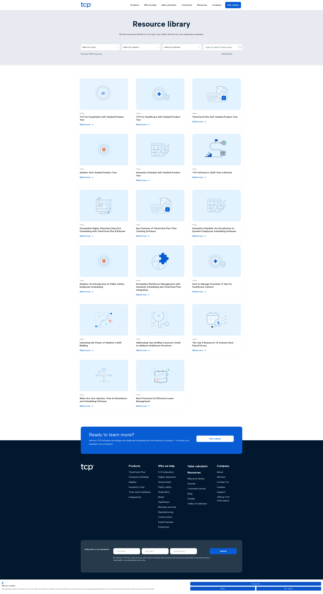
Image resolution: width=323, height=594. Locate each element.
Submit (223, 551)
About (220, 472)
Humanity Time (136, 487)
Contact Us (223, 482)
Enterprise (163, 527)
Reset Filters (227, 54)
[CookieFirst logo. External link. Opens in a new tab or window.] (3, 583)
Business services (167, 507)
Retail (161, 497)
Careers (221, 487)
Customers (187, 5)
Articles (191, 483)
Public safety (165, 487)
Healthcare (163, 502)
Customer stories (196, 488)
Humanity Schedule (139, 477)
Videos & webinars (197, 503)
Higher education (167, 477)
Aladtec (133, 482)
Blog (189, 493)
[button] (215, 439)
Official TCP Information (223, 499)
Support (221, 492)
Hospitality (163, 492)
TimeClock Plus (137, 472)
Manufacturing (165, 512)
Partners (221, 477)
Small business (165, 522)
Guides (191, 498)
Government (164, 482)
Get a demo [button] (233, 5)
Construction (165, 517)
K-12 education (166, 472)
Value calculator (169, 5)
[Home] (87, 467)
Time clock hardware (140, 492)
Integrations (135, 497)
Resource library (196, 478)
